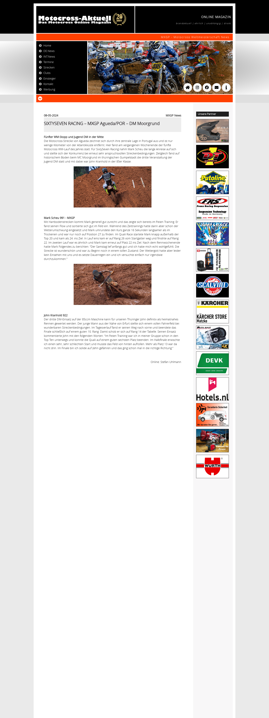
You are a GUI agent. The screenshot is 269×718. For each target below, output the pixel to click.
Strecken (49, 67)
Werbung (49, 89)
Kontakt (48, 84)
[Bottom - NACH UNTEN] (40, 98)
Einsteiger (49, 78)
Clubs (46, 73)
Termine (48, 62)
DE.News (48, 51)
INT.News (49, 56)
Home (47, 45)
